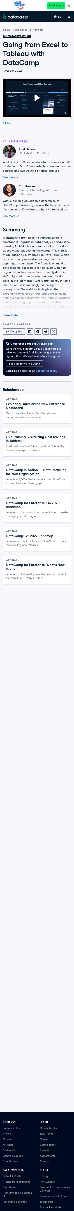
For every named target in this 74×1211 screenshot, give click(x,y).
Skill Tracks (46, 1133)
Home (6, 29)
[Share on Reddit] (45, 331)
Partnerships (10, 1150)
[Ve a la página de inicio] (15, 17)
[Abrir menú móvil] (69, 17)
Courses (45, 1139)
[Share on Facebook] (37, 331)
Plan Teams (10, 1187)
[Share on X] (53, 331)
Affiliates (8, 1144)
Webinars (37, 29)
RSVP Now (55, 5)
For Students (47, 1181)
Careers (7, 1139)
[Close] (69, 6)
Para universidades (51, 1207)
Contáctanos (10, 1161)
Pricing (44, 1176)
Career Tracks (48, 1128)
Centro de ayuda (13, 1155)
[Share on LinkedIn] (30, 331)
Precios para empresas (16, 1181)
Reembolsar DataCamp (54, 1196)
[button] (37, 97)
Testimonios (47, 1201)
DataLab (45, 1161)
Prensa (7, 1133)
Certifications (48, 1144)
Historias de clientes (15, 1201)
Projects (44, 1150)
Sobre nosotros (11, 1128)
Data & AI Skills (12, 1176)
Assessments (47, 1155)
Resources (21, 29)
